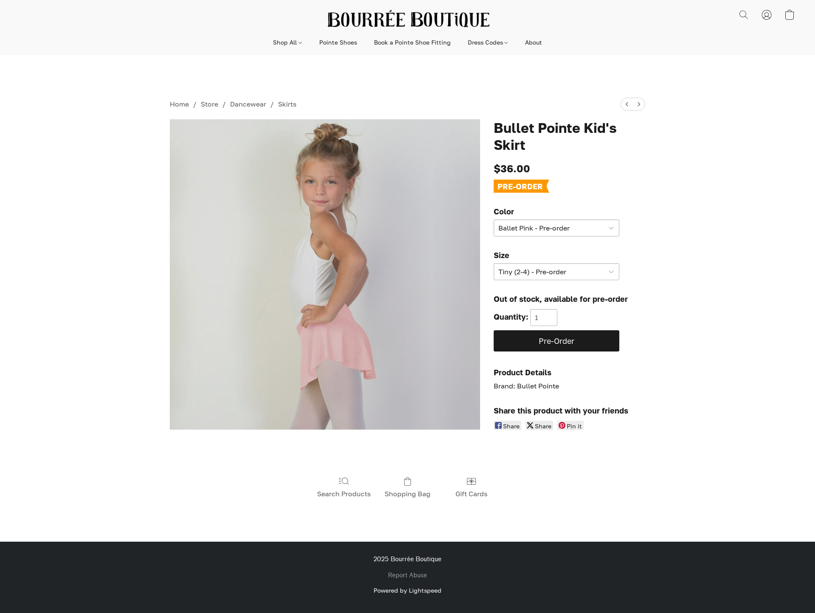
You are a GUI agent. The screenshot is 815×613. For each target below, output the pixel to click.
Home (179, 104)
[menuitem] (627, 104)
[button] (407, 19)
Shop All (285, 42)
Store (209, 104)
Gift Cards (471, 493)
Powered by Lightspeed (407, 590)
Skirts (287, 104)
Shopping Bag (407, 493)
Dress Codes (486, 42)
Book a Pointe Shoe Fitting (412, 42)
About (533, 42)
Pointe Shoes (338, 42)
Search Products (344, 493)
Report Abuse (407, 575)
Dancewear (248, 104)
